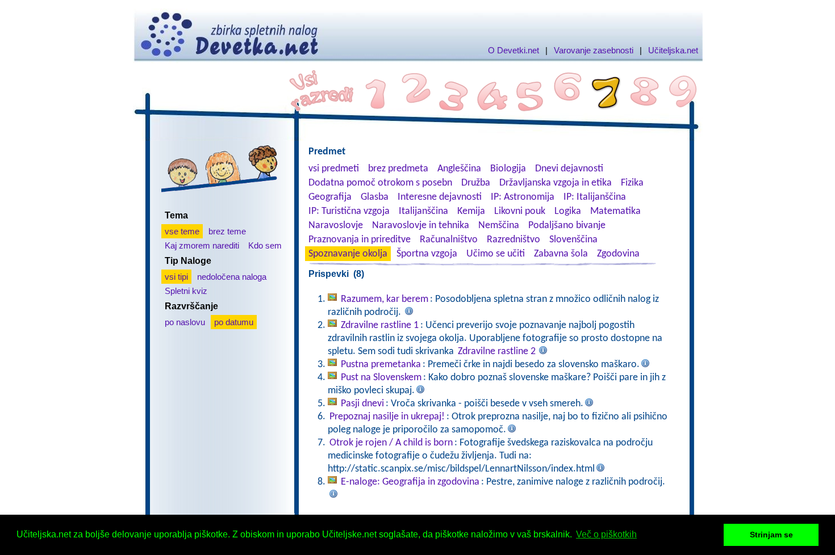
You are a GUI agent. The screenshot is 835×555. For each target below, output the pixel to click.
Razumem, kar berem (384, 299)
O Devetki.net (513, 50)
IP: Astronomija (522, 197)
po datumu (233, 322)
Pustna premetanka (381, 364)
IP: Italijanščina (594, 197)
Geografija (330, 197)
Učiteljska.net (673, 50)
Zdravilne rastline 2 (497, 351)
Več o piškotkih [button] (606, 534)
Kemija (471, 211)
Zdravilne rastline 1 (380, 325)
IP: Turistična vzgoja (349, 211)
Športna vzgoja (426, 254)
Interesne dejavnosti (440, 197)
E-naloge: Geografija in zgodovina (410, 482)
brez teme (227, 231)
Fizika (632, 183)
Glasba (375, 197)
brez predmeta (398, 168)
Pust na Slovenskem (381, 377)
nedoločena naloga (231, 276)
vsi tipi (176, 276)
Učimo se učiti (495, 254)
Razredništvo (513, 239)
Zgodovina (618, 254)
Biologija (508, 168)
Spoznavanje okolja (347, 254)
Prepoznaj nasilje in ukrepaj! (387, 416)
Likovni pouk (519, 211)
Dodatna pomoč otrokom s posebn (380, 183)
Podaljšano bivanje (567, 225)
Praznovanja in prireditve (359, 239)
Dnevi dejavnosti (569, 168)
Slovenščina (573, 239)
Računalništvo (449, 239)
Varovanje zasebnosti (593, 50)
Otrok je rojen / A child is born (391, 443)
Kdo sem (265, 245)
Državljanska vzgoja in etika (555, 183)
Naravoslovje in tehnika (420, 225)
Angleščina (459, 168)
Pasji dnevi (362, 403)
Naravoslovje (335, 225)
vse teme (182, 231)
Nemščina (498, 225)
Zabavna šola (561, 254)
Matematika (615, 211)
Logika (567, 211)
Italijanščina (423, 211)
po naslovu (185, 322)
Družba (475, 183)
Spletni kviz (186, 291)
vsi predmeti (333, 168)
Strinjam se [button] (771, 534)
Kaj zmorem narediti (202, 245)
